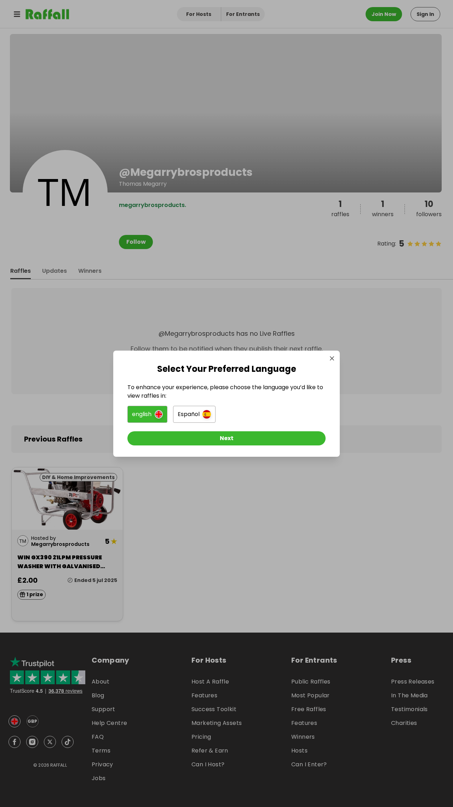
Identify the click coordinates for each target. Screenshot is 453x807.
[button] (147, 414)
